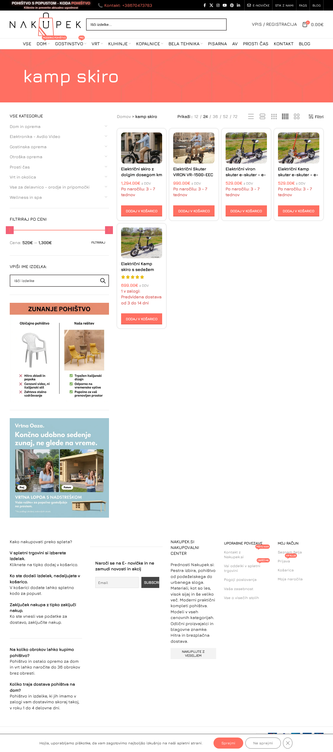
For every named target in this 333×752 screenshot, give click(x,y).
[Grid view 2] (297, 117)
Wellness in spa (26, 197)
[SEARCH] (103, 281)
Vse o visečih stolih (241, 597)
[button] (141, 210)
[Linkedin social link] (238, 5)
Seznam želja (290, 552)
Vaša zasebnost (238, 588)
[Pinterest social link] (231, 5)
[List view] (251, 117)
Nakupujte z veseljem (193, 653)
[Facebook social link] (205, 5)
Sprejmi (228, 743)
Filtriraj (98, 242)
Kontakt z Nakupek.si (246, 553)
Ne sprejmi (263, 743)
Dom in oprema (25, 126)
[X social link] (211, 5)
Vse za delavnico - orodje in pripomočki (50, 187)
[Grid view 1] (262, 117)
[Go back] (16, 76)
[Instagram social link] (218, 5)
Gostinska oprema (28, 146)
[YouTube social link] (224, 5)
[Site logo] (45, 23)
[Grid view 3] (274, 117)
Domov (124, 116)
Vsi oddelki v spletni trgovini (246, 567)
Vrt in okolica (23, 177)
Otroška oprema (26, 156)
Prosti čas (20, 167)
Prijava (287, 560)
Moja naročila (290, 579)
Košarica (286, 570)
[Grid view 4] (285, 117)
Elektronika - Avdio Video (35, 136)
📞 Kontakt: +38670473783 (125, 5)
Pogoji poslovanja (240, 579)
